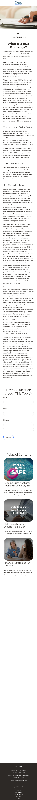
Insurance (19, 796)
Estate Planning (18, 794)
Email (5, 409)
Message (6, 420)
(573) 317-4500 (21, 770)
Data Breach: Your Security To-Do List (14, 525)
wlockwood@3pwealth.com (18, 781)
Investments (18, 792)
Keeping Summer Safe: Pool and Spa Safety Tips (18, 484)
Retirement (18, 790)
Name (5, 397)
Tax (18, 799)
